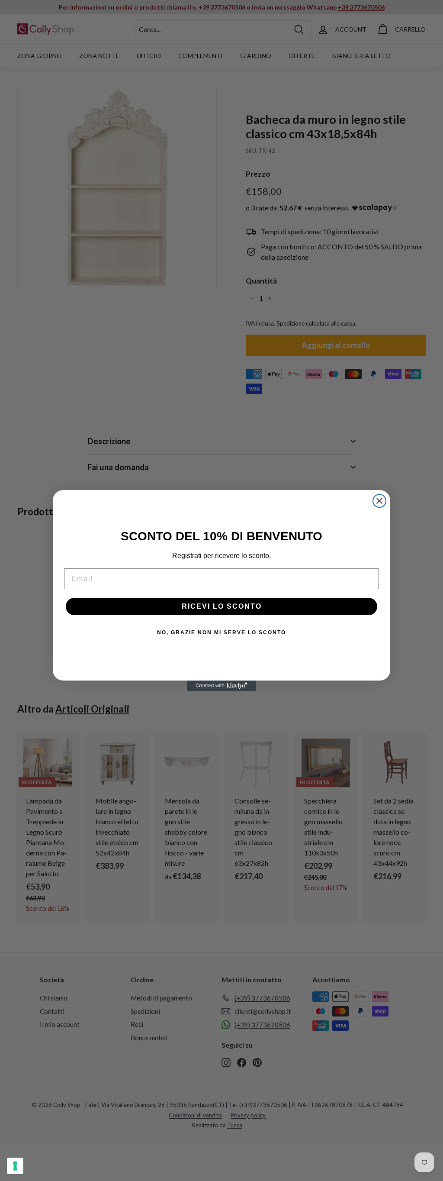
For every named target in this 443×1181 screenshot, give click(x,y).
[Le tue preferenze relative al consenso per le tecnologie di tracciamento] (15, 1166)
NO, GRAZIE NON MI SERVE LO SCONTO (221, 632)
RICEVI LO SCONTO (222, 606)
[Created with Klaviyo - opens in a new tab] (221, 686)
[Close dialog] (379, 500)
